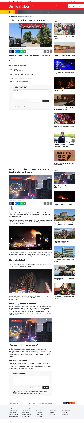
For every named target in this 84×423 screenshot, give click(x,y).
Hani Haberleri (39, 412)
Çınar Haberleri (39, 416)
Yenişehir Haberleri (53, 410)
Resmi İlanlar (57, 6)
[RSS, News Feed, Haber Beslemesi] (73, 403)
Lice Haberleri (13, 412)
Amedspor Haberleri (66, 408)
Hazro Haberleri (52, 412)
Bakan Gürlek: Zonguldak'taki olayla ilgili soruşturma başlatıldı (38, 12)
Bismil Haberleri (39, 414)
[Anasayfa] (10, 1)
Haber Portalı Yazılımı (15, 421)
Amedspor (49, 6)
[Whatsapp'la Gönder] (21, 51)
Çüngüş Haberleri (27, 414)
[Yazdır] (24, 51)
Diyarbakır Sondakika (40, 408)
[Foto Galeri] (74, 1)
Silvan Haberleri (26, 416)
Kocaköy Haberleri (14, 416)
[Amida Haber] (19, 6)
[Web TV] (71, 1)
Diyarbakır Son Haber (14, 410)
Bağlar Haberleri (26, 410)
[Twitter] (13, 51)
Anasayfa (13, 16)
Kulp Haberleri (26, 412)
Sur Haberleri (39, 410)
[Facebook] (10, 51)
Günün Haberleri (20, 1)
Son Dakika (42, 6)
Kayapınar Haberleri (66, 410)
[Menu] (69, 6)
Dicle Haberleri (52, 414)
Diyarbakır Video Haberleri (54, 408)
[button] (45, 51)
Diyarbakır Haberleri (14, 408)
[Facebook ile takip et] (64, 403)
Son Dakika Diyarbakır (28, 408)
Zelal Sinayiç (17, 209)
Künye (34, 403)
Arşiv (25, 1)
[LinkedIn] (18, 51)
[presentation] (13, 12)
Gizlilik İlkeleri (44, 403)
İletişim (38, 403)
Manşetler (14, 1)
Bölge (63, 6)
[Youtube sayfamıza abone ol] (70, 403)
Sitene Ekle (29, 1)
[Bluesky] (16, 51)
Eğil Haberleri (65, 412)
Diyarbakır (35, 6)
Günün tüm (70, 12)
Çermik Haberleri (14, 414)
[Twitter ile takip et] (67, 403)
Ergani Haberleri (65, 414)
